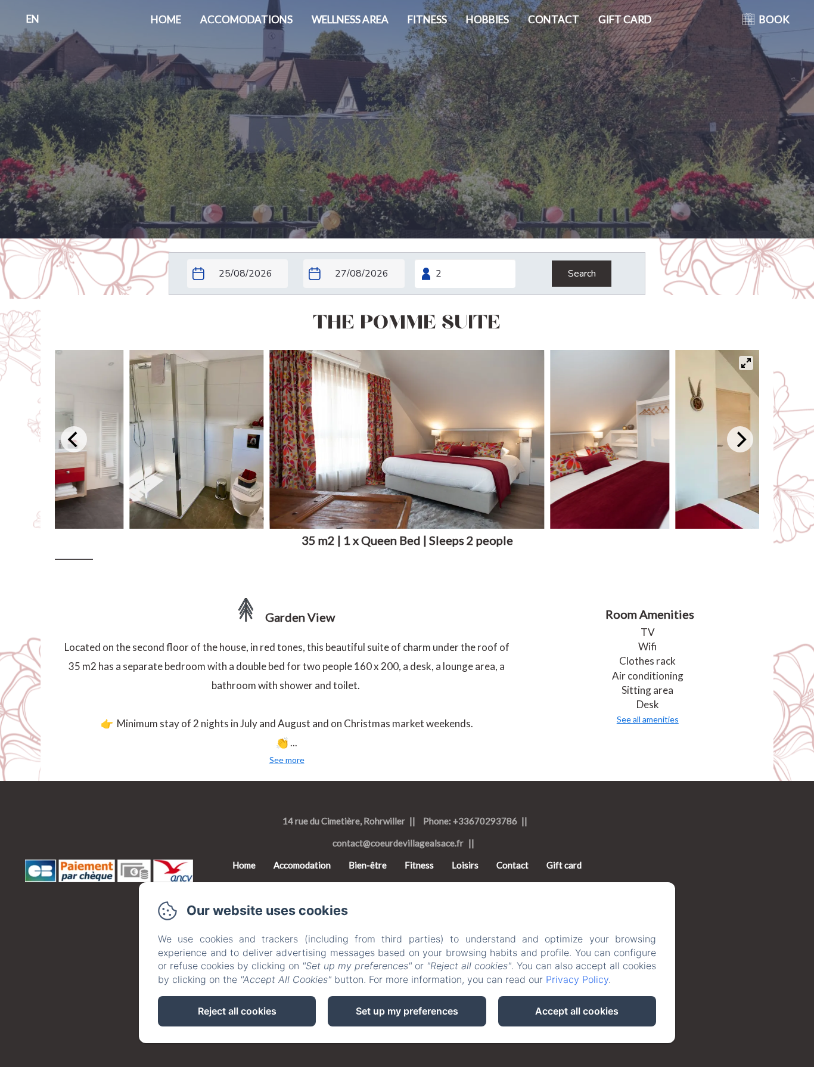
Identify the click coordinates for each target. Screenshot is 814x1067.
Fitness (427, 19)
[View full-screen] (746, 363)
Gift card (624, 19)
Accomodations (246, 19)
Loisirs (465, 865)
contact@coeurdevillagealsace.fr (398, 843)
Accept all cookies (577, 1011)
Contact (553, 19)
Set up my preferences (407, 1011)
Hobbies (487, 19)
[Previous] (74, 439)
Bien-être (368, 865)
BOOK (774, 19)
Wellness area (350, 19)
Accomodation (302, 865)
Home (166, 19)
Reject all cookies (237, 1011)
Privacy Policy (577, 979)
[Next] (740, 439)
